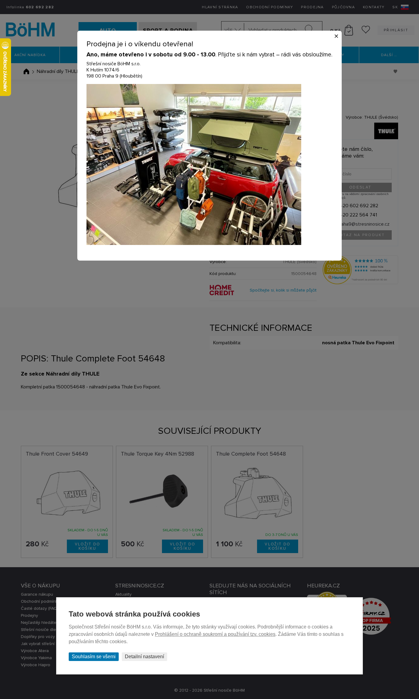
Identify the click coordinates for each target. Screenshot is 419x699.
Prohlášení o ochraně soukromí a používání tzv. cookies (215, 634)
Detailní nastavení (144, 656)
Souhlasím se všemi (94, 656)
